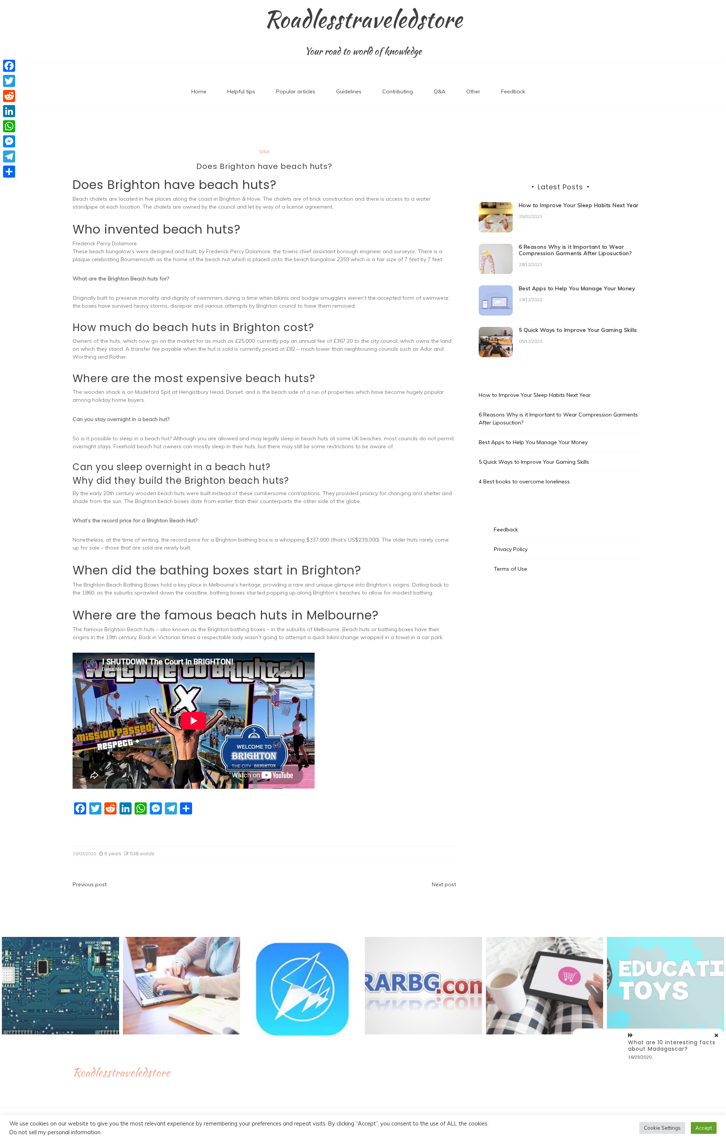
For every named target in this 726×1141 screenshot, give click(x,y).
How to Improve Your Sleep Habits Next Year (579, 205)
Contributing (397, 91)
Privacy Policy (510, 549)
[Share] (9, 171)
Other (473, 91)
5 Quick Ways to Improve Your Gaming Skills (578, 330)
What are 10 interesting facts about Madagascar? (671, 1046)
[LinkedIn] (9, 111)
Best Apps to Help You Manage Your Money (577, 288)
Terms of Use (510, 568)
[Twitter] (9, 80)
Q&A (439, 91)
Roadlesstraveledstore (363, 19)
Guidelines (348, 91)
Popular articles (295, 91)
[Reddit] (9, 96)
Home (198, 91)
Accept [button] (703, 1128)
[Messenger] (9, 141)
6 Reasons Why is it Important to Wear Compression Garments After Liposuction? (575, 250)
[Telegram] (9, 156)
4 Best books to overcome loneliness (524, 481)
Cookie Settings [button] (662, 1128)
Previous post (90, 884)
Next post (444, 884)
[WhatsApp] (9, 126)
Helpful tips (241, 91)
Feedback (513, 91)
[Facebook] (9, 65)
